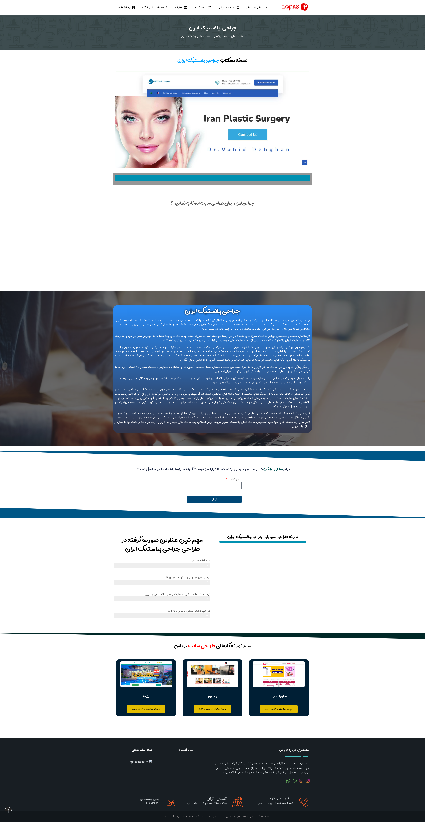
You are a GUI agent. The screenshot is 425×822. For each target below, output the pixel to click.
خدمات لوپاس (226, 7)
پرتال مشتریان (254, 7)
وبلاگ (178, 7)
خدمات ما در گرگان (153, 7)
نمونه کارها (200, 7)
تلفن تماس (235, 479)
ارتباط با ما (124, 7)
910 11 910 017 (281, 798)
